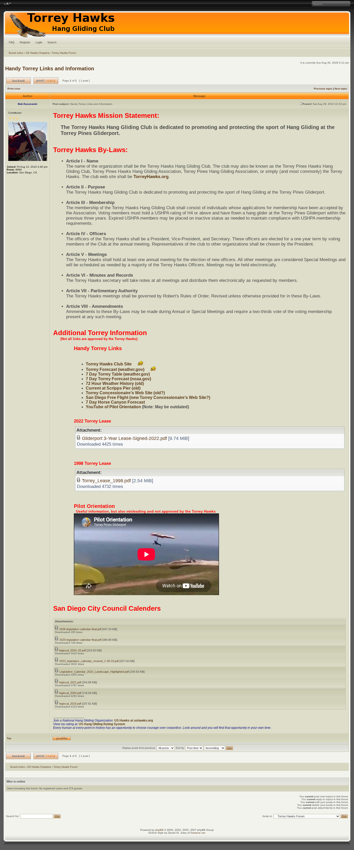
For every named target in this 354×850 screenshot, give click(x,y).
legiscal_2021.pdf (70, 682)
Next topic (341, 88)
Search (51, 42)
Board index (16, 52)
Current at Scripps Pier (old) (113, 388)
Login (39, 42)
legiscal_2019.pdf (70, 703)
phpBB (159, 829)
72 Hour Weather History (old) (115, 383)
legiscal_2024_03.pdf (72, 650)
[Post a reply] (45, 80)
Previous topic (323, 88)
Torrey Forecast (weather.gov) (115, 369)
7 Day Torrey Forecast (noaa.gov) (118, 379)
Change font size (7, 4)
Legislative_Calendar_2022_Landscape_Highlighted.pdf (94, 671)
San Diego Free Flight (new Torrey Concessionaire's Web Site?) (148, 397)
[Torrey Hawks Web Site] (177, 24)
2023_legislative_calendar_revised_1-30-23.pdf (89, 661)
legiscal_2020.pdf (70, 693)
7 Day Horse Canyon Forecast (115, 402)
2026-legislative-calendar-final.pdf (80, 629)
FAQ (12, 42)
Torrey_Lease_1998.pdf (106, 480)
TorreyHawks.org (150, 176)
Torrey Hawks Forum (64, 52)
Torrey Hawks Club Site (109, 364)
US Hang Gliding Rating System (102, 724)
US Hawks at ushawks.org (133, 720)
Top (9, 738)
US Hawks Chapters (37, 52)
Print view (14, 88)
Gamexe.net (197, 832)
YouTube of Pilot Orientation (113, 407)
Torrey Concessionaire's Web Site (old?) (125, 393)
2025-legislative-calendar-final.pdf (80, 639)
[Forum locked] (18, 80)
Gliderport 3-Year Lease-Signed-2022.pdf (124, 438)
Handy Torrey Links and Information (49, 68)
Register (25, 42)
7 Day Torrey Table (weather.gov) (118, 374)
